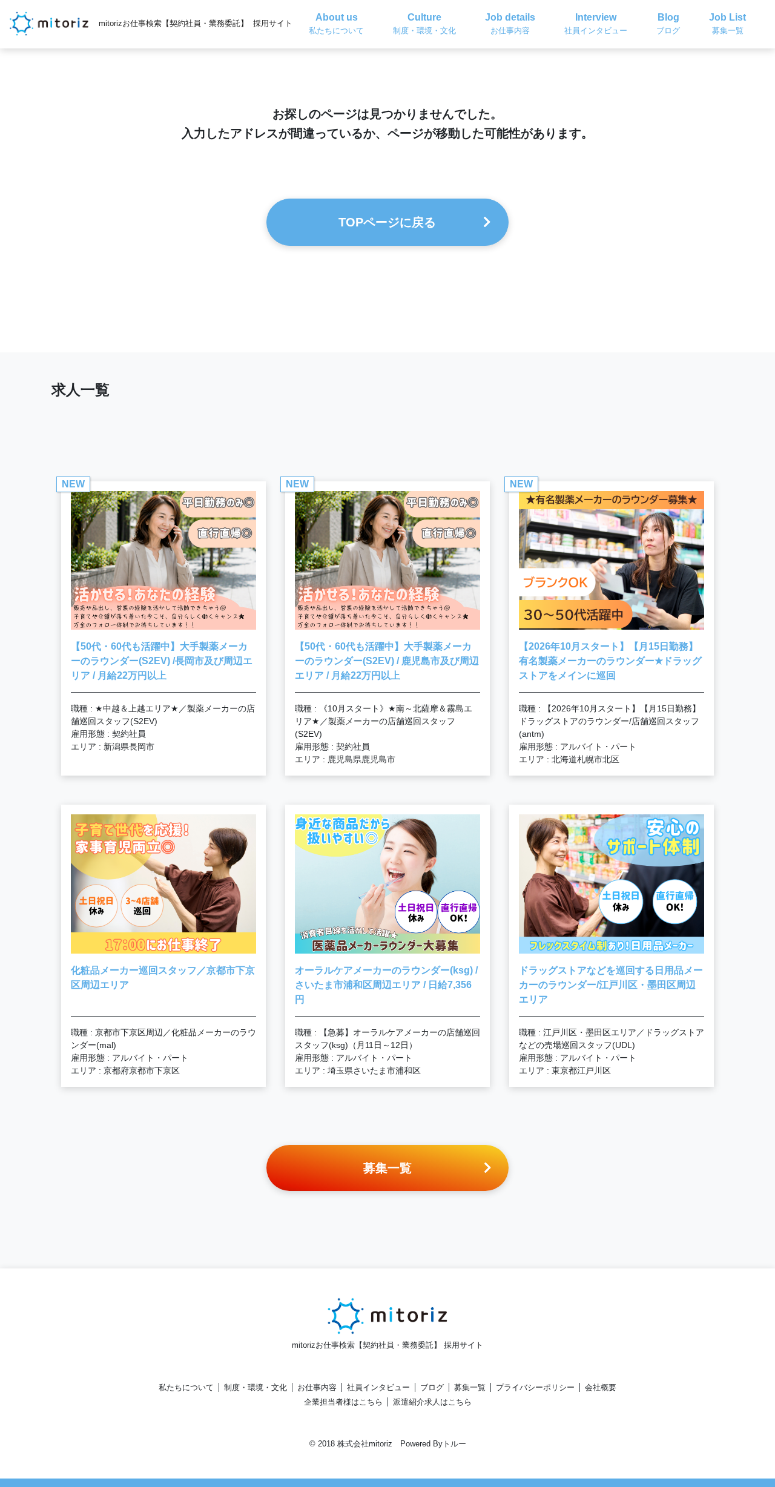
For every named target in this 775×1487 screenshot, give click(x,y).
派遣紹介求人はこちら (432, 1401)
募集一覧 (470, 1387)
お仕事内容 (317, 1387)
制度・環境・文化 (255, 1387)
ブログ (432, 1387)
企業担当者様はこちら (343, 1401)
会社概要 (600, 1387)
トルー (454, 1443)
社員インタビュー (378, 1387)
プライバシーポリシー (535, 1387)
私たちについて (186, 1387)
